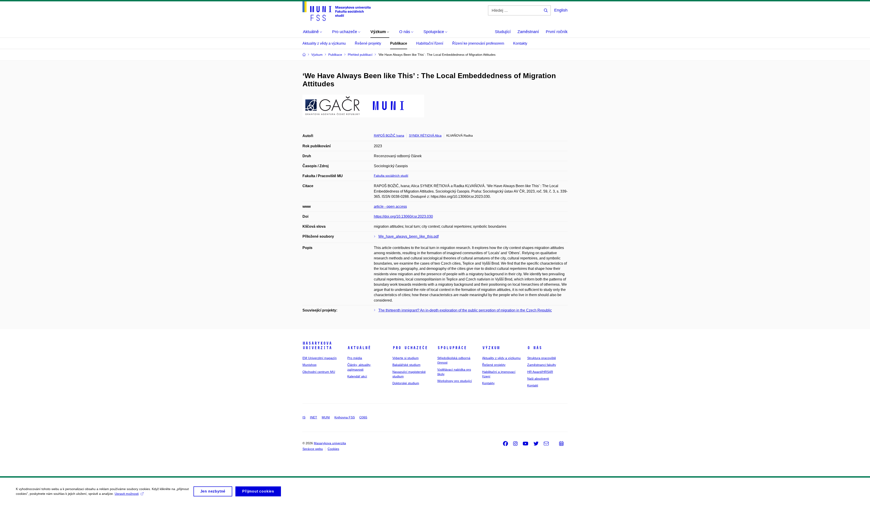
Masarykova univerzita (317, 345)
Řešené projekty (368, 43)
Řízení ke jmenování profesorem (478, 43)
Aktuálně (359, 347)
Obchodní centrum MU (318, 372)
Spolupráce (452, 347)
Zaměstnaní (528, 31)
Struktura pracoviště (541, 358)
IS (303, 417)
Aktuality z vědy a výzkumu (324, 43)
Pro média (354, 358)
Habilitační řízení (429, 43)
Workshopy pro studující (454, 381)
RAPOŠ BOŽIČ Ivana (389, 135)
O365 (363, 417)
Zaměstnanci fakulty (541, 365)
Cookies (333, 449)
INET (313, 417)
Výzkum (491, 347)
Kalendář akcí (357, 376)
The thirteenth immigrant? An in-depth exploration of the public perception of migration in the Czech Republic (465, 310)
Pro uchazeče (410, 347)
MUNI (326, 417)
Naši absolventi (538, 378)
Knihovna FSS (344, 417)
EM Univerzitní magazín (319, 358)
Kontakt (532, 385)
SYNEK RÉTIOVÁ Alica (425, 135)
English (561, 10)
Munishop (309, 365)
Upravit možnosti (127, 493)
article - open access (390, 206)
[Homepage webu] (336, 11)
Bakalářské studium (406, 365)
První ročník (557, 31)
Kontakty (520, 43)
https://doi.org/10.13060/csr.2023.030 (403, 216)
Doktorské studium (405, 383)
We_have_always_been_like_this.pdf (408, 236)
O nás (534, 347)
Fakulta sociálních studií (391, 175)
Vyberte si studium (405, 358)
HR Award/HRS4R (540, 372)
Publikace (398, 43)
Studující (503, 31)
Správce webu (312, 449)
